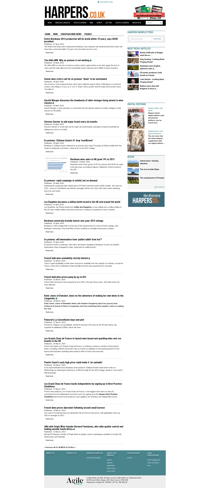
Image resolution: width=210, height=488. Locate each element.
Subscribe (157, 39)
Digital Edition (111, 465)
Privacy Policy (111, 471)
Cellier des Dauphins (83, 207)
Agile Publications (153, 454)
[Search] (161, 23)
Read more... (50, 53)
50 (64, 447)
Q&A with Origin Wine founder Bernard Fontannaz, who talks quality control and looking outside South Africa (83, 428)
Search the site (111, 468)
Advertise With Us (95, 453)
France (88, 34)
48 (59, 447)
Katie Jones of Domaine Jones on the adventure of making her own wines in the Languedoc (83, 297)
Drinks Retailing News (153, 460)
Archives (129, 457)
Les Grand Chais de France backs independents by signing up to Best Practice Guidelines (83, 385)
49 (62, 447)
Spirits (99, 23)
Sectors (108, 23)
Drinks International (153, 462)
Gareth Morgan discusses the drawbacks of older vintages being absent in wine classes (83, 101)
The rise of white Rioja (149, 169)
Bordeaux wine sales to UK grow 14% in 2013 (92, 159)
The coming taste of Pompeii (152, 178)
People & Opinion (80, 23)
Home (47, 34)
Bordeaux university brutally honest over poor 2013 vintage (73, 220)
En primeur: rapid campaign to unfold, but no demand (70, 180)
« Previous (48, 447)
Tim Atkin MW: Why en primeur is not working (66, 60)
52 (69, 447)
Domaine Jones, (70, 303)
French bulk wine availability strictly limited (66, 258)
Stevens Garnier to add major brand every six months (70, 121)
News (50, 23)
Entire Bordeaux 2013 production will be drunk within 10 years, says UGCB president (81, 40)
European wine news (71, 34)
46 (54, 447)
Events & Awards (122, 23)
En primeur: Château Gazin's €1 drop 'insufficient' (68, 140)
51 (67, 447)
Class (149, 465)
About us (50, 453)
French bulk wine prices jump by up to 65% (65, 277)
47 (57, 447)
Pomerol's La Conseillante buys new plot (64, 319)
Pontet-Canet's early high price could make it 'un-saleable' (73, 362)
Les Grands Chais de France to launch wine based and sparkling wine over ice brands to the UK (82, 340)
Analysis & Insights (62, 23)
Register (109, 460)
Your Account (133, 453)
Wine (91, 23)
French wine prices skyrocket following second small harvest (74, 407)
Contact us (71, 453)
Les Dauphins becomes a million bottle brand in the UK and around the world (82, 202)
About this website (111, 454)
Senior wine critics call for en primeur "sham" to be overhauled (75, 79)
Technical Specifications (94, 457)
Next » (73, 447)
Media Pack (136, 23)
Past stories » (159, 187)
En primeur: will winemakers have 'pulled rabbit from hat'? (73, 239)
